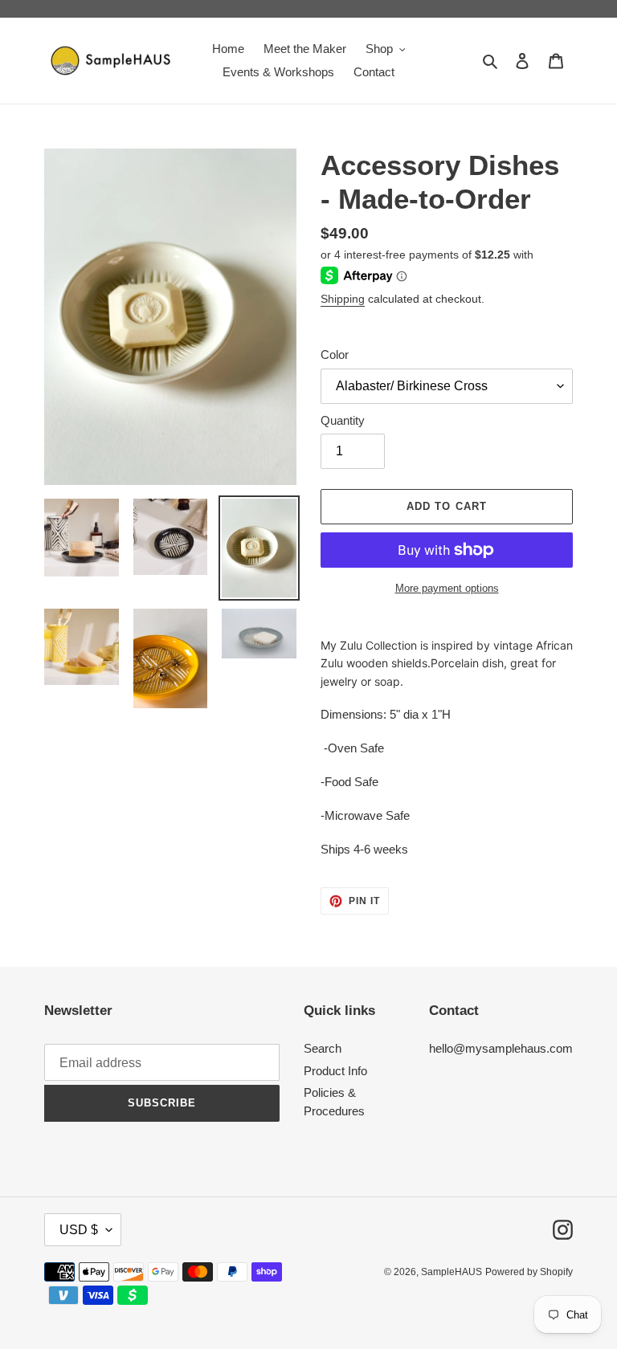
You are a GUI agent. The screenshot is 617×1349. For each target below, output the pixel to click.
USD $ (78, 1230)
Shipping (343, 298)
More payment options (447, 588)
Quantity (343, 420)
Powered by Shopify (529, 1272)
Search (322, 1048)
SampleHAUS (451, 1272)
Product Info (335, 1071)
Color (335, 354)
